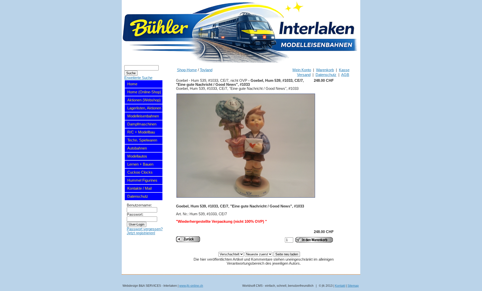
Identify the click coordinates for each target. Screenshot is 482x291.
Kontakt (340, 285)
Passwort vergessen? (145, 229)
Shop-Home (187, 70)
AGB (345, 75)
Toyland (206, 70)
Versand (304, 75)
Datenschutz (326, 75)
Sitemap (353, 285)
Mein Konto (301, 70)
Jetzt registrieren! (141, 233)
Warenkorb (325, 70)
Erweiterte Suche (138, 78)
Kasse (344, 70)
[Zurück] (188, 239)
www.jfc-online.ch (191, 285)
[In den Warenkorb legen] (314, 240)
